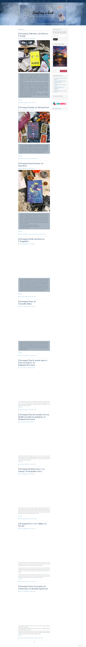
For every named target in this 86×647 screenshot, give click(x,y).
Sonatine (32, 296)
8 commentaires (32, 168)
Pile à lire (37, 1)
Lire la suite (20, 99)
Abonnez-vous (57, 29)
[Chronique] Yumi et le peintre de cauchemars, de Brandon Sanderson (33, 587)
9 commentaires (32, 421)
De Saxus (32, 102)
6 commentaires (33, 38)
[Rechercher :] (57, 71)
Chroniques (25, 1)
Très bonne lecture (21, 102)
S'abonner (55, 39)
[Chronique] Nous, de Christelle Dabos (27, 302)
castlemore (32, 518)
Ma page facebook (58, 96)
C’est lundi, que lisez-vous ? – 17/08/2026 (60, 84)
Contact (49, 1)
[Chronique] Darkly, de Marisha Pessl (33, 107)
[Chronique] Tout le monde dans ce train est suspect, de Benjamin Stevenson (32, 362)
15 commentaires (33, 306)
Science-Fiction (42, 234)
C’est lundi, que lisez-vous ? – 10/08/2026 (60, 90)
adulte (26, 102)
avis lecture (29, 102)
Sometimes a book (27, 38)
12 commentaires (33, 528)
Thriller (35, 102)
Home (20, 1)
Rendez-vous (31, 1)
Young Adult (35, 158)
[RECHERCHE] (66, 1)
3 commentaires (34, 591)
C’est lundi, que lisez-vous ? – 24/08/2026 (60, 78)
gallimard (30, 158)
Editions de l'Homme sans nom (35, 234)
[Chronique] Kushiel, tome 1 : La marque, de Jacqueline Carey (31, 470)
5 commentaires (33, 367)
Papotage (43, 1)
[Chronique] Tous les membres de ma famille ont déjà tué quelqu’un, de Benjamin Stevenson (33, 416)
